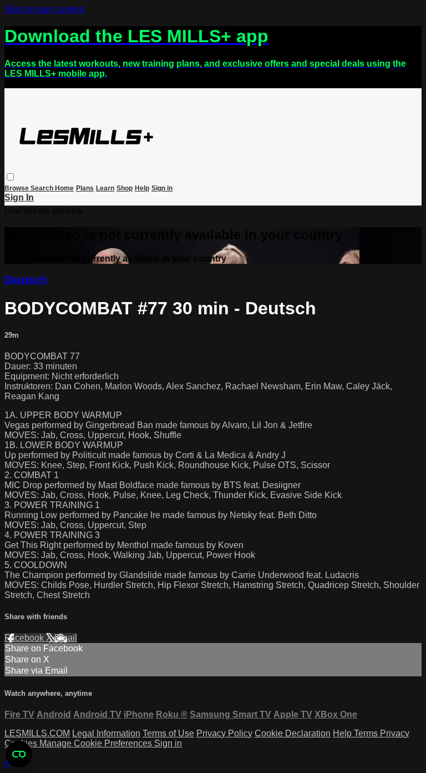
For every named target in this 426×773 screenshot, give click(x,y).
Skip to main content (44, 9)
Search (43, 188)
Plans (85, 188)
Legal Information (106, 733)
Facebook (25, 638)
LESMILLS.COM (37, 733)
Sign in (162, 188)
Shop (124, 188)
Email (65, 638)
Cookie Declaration (293, 733)
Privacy (394, 733)
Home (64, 188)
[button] (10, 176)
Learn (105, 188)
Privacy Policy (224, 733)
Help (142, 188)
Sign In (19, 197)
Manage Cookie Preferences (96, 743)
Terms (367, 733)
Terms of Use (168, 733)
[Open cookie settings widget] (19, 754)
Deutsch (25, 279)
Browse (17, 188)
